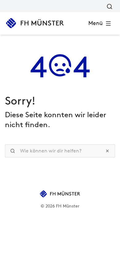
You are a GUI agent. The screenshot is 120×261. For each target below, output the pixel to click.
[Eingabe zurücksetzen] (107, 151)
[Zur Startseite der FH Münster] (35, 23)
